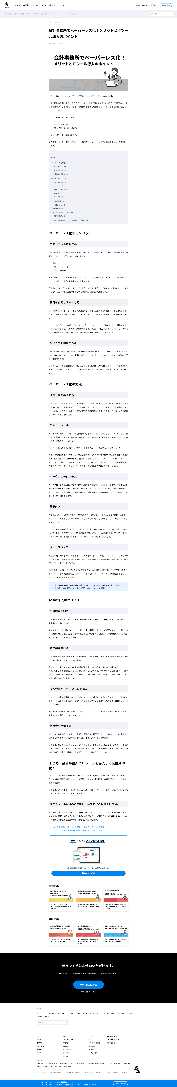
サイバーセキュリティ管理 (96, 1063)
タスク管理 (121, 1013)
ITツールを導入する (59, 182)
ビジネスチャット (95, 1013)
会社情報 (124, 1072)
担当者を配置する (59, 216)
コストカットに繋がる (60, 167)
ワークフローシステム (60, 189)
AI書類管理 (40, 1063)
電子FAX (56, 193)
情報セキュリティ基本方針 (93, 1072)
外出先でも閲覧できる (60, 174)
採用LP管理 (67, 1067)
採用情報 (115, 1072)
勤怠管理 (51, 1013)
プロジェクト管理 (81, 1013)
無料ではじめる (166, 5)
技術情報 (107, 1072)
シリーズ (61, 5)
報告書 (71, 1013)
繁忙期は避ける (58, 209)
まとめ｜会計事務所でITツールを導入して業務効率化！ (70, 220)
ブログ (39, 1008)
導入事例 (52, 5)
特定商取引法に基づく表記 (74, 1072)
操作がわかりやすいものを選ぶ (63, 212)
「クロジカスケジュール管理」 (72, 96)
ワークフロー (62, 1013)
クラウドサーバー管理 (113, 1063)
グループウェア (55, 23)
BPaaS (47, 1016)
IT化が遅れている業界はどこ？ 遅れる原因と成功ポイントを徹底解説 (79, 588)
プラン (44, 5)
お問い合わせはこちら (88, 992)
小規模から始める (59, 205)
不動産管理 (127, 1063)
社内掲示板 (131, 1013)
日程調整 (39, 1016)
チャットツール (58, 186)
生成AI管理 (63, 1063)
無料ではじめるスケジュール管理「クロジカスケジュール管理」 (79, 826)
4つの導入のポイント (58, 201)
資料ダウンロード (142, 5)
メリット (36, 5)
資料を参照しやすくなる (61, 170)
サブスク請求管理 (55, 1067)
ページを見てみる (120, 1083)
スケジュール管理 (21, 5)
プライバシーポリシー (56, 1072)
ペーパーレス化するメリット (61, 163)
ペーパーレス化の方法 (59, 178)
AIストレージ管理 (51, 1063)
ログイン (154, 5)
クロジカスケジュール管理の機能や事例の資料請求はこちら (78, 830)
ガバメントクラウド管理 (77, 1063)
